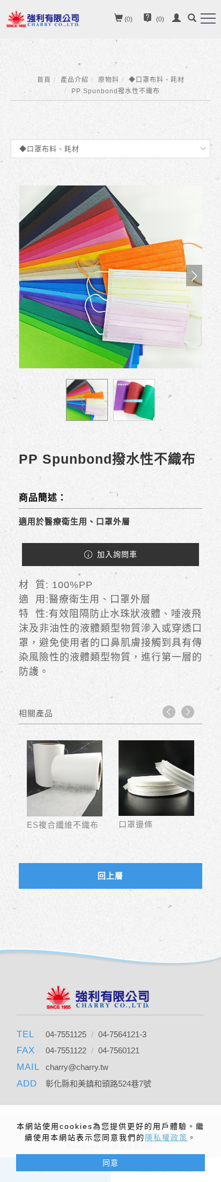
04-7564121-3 (122, 1034)
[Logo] (42, 18)
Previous (169, 711)
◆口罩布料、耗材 (157, 80)
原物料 (108, 80)
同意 (110, 1162)
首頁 (44, 80)
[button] (192, 19)
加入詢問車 (115, 554)
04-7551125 (67, 1034)
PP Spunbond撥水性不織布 (115, 91)
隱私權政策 (166, 1137)
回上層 (110, 875)
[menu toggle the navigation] (208, 19)
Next (187, 711)
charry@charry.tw (77, 1067)
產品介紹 (75, 80)
